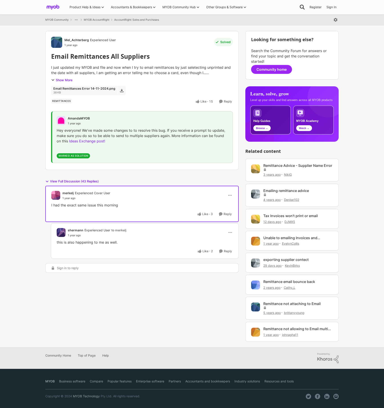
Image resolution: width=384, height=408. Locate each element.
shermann (75, 230)
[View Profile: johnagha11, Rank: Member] (255, 332)
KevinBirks (292, 265)
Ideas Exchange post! (87, 141)
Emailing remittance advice (286, 190)
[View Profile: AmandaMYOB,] (61, 120)
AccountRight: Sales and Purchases (136, 19)
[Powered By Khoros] (328, 358)
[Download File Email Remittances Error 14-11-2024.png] (122, 90)
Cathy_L (289, 287)
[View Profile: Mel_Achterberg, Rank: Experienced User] (56, 42)
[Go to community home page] (53, 7)
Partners (175, 381)
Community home (271, 69)
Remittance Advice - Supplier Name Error (297, 165)
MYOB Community (57, 19)
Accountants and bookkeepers (207, 381)
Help (105, 355)
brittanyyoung (294, 313)
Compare (96, 381)
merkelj (68, 193)
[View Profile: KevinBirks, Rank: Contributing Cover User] (255, 263)
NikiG (288, 174)
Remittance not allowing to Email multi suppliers (295, 329)
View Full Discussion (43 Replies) (74, 181)
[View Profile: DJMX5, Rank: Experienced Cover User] (255, 219)
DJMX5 (289, 222)
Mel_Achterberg (76, 40)
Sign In (331, 7)
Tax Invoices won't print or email (290, 216)
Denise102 (291, 200)
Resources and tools (279, 381)
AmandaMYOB (79, 118)
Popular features (120, 381)
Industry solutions (247, 381)
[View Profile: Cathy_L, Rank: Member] (255, 285)
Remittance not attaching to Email (292, 303)
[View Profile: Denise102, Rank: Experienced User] (255, 194)
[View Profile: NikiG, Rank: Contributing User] (255, 168)
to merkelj (118, 230)
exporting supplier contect (286, 259)
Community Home (58, 355)
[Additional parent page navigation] (76, 20)
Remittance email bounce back (289, 281)
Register (316, 7)
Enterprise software (150, 381)
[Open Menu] (335, 20)
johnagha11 (290, 335)
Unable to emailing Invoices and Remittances (290, 238)
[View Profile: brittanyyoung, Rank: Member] (255, 307)
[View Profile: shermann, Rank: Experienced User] (61, 232)
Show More (64, 80)
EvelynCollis (290, 243)
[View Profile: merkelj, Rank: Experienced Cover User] (55, 195)
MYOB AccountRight (96, 19)
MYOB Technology (86, 396)
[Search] (302, 7)
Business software (72, 381)
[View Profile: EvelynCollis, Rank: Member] (255, 241)
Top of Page (87, 355)
